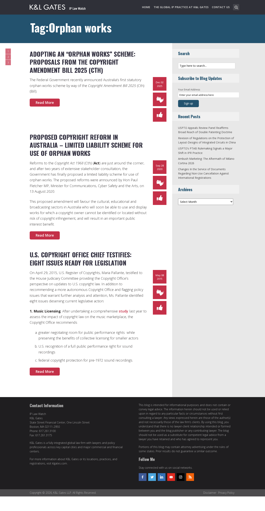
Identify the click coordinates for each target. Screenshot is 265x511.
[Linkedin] (161, 477)
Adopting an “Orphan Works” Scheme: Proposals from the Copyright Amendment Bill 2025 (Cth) (82, 62)
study (123, 311)
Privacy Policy (226, 493)
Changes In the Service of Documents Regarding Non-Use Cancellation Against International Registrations (203, 173)
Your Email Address (189, 89)
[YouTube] (171, 477)
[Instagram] (180, 477)
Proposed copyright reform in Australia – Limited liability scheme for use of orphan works (86, 145)
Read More (45, 102)
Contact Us (221, 7)
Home (146, 7)
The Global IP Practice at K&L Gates (181, 7)
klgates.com (59, 463)
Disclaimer (209, 493)
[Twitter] (152, 477)
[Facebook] (142, 477)
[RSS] (190, 477)
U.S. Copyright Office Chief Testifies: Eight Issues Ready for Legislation (81, 258)
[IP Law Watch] (58, 6)
